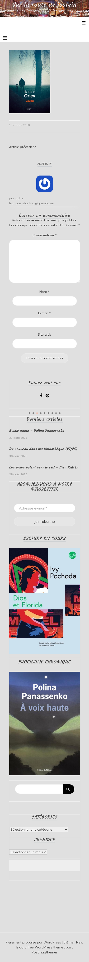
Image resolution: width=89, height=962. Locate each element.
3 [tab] (37, 413)
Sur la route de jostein (45, 4)
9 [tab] (60, 413)
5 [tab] (44, 413)
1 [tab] (29, 413)
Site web (44, 334)
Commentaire (45, 235)
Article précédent (22, 147)
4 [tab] (41, 413)
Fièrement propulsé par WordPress (34, 942)
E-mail (44, 313)
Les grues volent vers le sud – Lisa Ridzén (44, 467)
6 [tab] (48, 413)
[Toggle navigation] (5, 38)
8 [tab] (56, 413)
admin (20, 198)
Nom (44, 292)
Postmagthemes (45, 952)
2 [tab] (33, 413)
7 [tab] (52, 413)
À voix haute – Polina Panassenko (36, 431)
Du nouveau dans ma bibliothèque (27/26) (43, 449)
